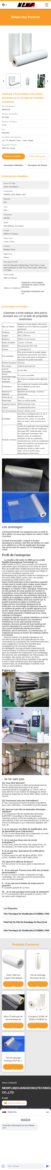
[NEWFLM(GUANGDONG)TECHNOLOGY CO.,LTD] (26, 5)
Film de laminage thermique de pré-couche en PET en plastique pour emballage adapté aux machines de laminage (38, 977)
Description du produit (37, 165)
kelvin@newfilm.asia (16, 1103)
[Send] (48, 1166)
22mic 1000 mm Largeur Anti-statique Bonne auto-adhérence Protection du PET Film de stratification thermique (13, 977)
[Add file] (3, 1166)
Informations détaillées (13, 165)
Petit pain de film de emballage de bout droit (25, 922)
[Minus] (47, 1112)
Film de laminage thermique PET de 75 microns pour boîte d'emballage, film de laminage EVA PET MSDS (13, 1059)
